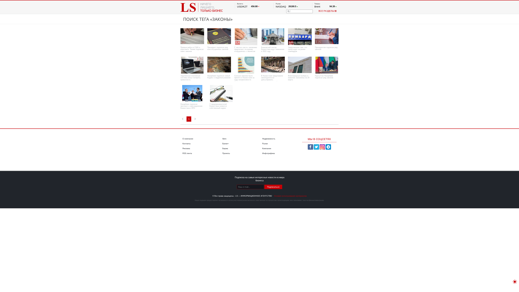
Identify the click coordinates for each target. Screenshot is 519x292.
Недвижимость (268, 139)
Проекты (226, 153)
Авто (224, 139)
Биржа (225, 148)
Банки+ (225, 143)
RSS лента (187, 153)
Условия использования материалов (290, 196)
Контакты (186, 143)
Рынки (265, 143)
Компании (266, 148)
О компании (187, 139)
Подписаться (273, 187)
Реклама (186, 148)
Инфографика (268, 153)
